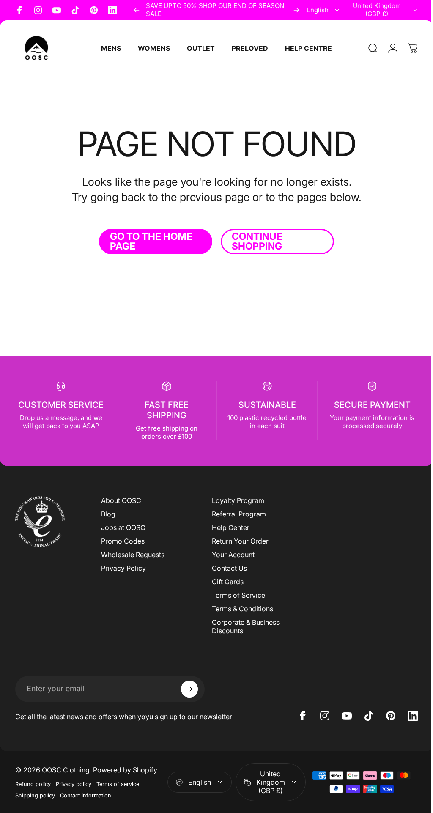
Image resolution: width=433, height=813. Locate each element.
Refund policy (33, 784)
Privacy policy (73, 784)
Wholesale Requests (132, 554)
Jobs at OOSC (123, 527)
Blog (108, 514)
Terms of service (117, 784)
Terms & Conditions (240, 608)
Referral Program (237, 514)
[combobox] (323, 10)
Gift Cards (225, 581)
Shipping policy (35, 795)
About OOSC (121, 500)
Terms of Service (236, 595)
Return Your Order (238, 541)
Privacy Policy (123, 568)
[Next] (296, 10)
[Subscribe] (189, 689)
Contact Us (227, 568)
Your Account (231, 554)
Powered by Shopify (125, 770)
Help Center (228, 527)
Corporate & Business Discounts (243, 626)
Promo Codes (123, 541)
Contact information (85, 795)
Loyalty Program (236, 500)
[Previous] (136, 10)
